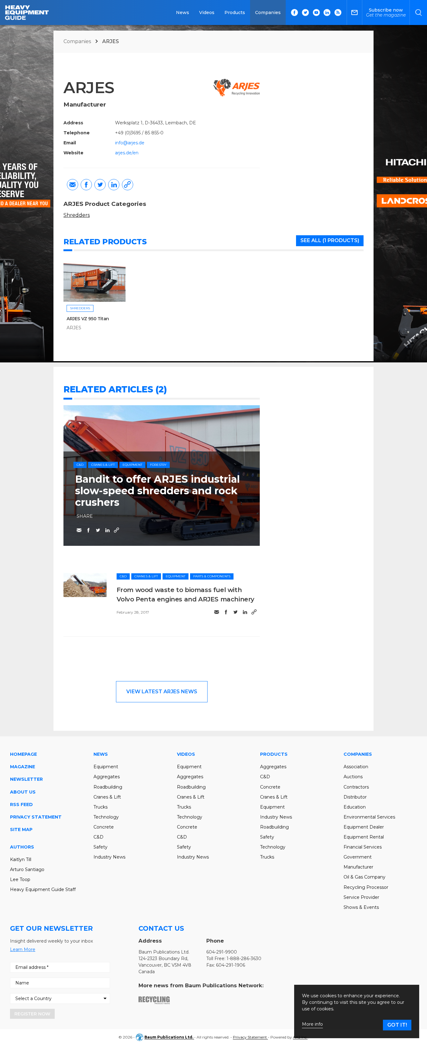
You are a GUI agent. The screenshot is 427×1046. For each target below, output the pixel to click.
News (182, 12)
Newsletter (26, 779)
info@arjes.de (129, 143)
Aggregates (106, 776)
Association (356, 766)
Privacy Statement (36, 816)
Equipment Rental (364, 836)
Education (355, 806)
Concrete (103, 826)
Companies (268, 12)
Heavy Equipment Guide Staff (43, 889)
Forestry (158, 465)
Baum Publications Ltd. (169, 1037)
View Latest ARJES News (161, 692)
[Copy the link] (127, 184)
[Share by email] (72, 184)
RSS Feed (21, 804)
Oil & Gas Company (364, 876)
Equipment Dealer (364, 826)
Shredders (76, 215)
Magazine (22, 766)
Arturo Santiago (27, 869)
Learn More (22, 949)
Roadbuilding (107, 787)
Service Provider (361, 897)
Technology (106, 816)
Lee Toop (20, 879)
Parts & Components (211, 576)
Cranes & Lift (103, 465)
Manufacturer (358, 866)
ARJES (74, 328)
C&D (80, 465)
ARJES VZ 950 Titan (88, 318)
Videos (206, 12)
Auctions (353, 776)
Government (358, 856)
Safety (100, 846)
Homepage (23, 754)
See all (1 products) (329, 240)
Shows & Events (361, 907)
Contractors (356, 787)
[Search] (418, 12)
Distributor (355, 796)
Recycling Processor (366, 887)
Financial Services (363, 846)
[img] (85, 585)
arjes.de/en (126, 153)
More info (312, 1024)
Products (234, 12)
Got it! (397, 1025)
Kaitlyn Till (20, 859)
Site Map (21, 829)
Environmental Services (369, 816)
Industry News (109, 856)
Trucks (100, 806)
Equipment (132, 465)
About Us (23, 791)
